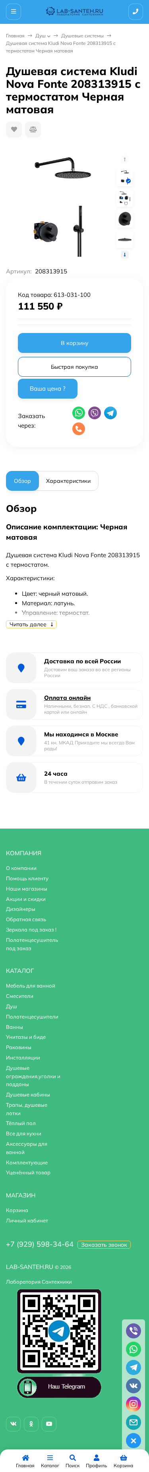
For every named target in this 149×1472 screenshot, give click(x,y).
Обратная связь (26, 919)
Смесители (19, 996)
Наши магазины (26, 888)
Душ (40, 36)
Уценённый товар (28, 1172)
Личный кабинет (27, 1220)
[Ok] (31, 1424)
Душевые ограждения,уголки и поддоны (33, 1076)
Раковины (18, 1047)
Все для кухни (23, 1133)
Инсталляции (23, 1057)
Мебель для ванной (30, 985)
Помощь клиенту (27, 878)
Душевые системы (82, 36)
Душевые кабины (28, 1094)
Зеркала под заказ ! (31, 929)
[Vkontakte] (13, 1424)
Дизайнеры (20, 909)
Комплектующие (27, 1162)
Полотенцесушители (32, 1016)
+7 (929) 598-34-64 (40, 1244)
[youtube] (49, 1424)
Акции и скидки (26, 899)
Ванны (14, 1027)
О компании (21, 868)
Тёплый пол (21, 1123)
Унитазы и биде (26, 1037)
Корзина (17, 1210)
